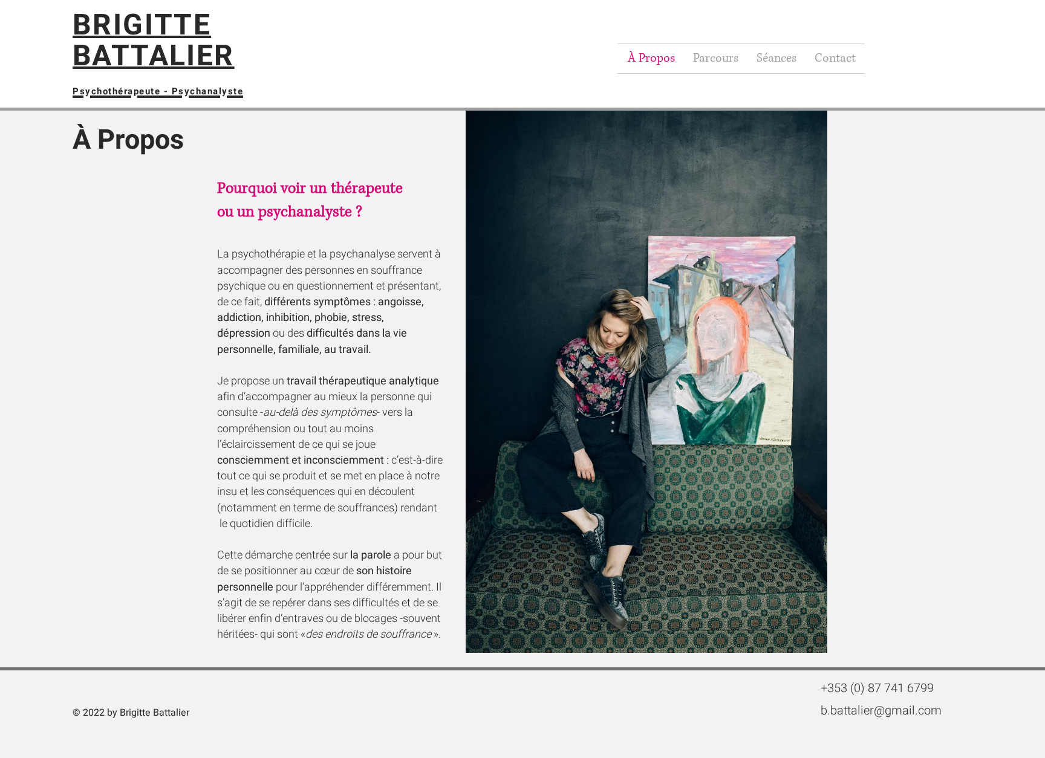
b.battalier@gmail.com (881, 710)
